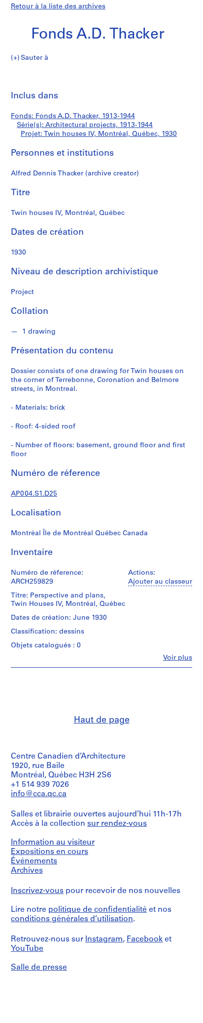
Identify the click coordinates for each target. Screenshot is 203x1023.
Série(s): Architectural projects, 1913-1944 (85, 125)
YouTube (27, 949)
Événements (34, 861)
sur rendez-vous (117, 824)
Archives (27, 871)
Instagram (104, 939)
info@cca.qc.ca (39, 794)
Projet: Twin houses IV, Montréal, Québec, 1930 (99, 134)
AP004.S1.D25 (34, 494)
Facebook (145, 939)
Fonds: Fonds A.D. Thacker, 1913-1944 (73, 116)
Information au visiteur (53, 843)
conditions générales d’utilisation (72, 919)
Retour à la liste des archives (58, 6)
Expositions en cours (49, 852)
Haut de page (102, 720)
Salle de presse (39, 968)
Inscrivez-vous (37, 891)
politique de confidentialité (97, 910)
